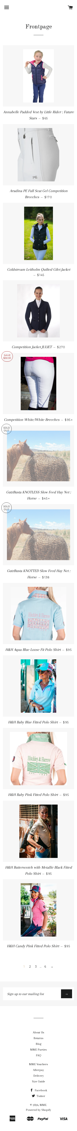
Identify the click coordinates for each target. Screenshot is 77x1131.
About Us (38, 1032)
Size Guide (38, 1081)
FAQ (38, 1055)
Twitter (40, 1096)
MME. (43, 1105)
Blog (38, 1044)
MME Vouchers (38, 1064)
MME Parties (38, 1049)
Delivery (38, 1075)
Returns (38, 1038)
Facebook (40, 1090)
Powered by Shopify (38, 1110)
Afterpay (38, 1070)
